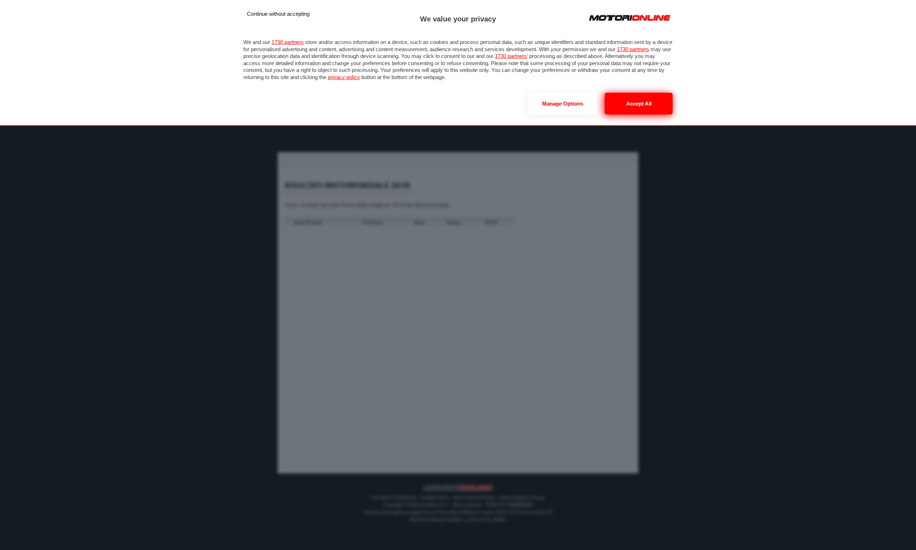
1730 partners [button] (288, 42)
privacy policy (344, 77)
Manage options (562, 104)
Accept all (639, 104)
